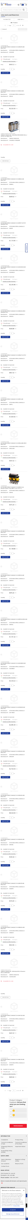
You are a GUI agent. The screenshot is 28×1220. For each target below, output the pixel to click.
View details (5, 161)
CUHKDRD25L (4, 309)
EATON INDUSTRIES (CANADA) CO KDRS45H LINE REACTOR (12, 796)
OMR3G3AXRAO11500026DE (8, 133)
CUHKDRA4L (4, 485)
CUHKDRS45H (4, 794)
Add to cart (5, 72)
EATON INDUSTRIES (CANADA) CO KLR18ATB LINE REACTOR (12, 47)
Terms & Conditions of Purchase (21, 1143)
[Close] (24, 1190)
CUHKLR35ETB (4, 529)
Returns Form (19, 1163)
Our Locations (5, 1163)
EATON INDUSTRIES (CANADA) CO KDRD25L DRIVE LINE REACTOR (13, 311)
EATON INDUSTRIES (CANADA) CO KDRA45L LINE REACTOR (12, 840)
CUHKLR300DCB (5, 265)
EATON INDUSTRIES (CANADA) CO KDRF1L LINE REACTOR (12, 399)
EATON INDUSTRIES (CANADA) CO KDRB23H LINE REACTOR (12, 928)
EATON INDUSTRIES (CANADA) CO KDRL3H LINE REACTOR (12, 91)
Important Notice (20, 1146)
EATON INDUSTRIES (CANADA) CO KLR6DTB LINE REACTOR (12, 884)
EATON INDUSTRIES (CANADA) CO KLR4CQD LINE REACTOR (13, 1016)
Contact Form (5, 1166)
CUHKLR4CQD (4, 1014)
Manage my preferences (13, 1214)
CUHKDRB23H (4, 926)
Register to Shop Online (20, 1160)
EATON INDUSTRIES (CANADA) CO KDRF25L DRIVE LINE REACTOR (14, 620)
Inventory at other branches (9, 61)
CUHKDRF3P (4, 221)
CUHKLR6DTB (4, 882)
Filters (6, 19)
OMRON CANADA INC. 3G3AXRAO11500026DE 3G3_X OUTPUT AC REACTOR (14, 135)
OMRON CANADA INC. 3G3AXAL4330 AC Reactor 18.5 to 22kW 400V (13, 972)
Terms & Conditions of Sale (7, 1143)
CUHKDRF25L (4, 618)
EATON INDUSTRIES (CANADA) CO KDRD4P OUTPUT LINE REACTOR (13, 355)
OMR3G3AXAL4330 (6, 970)
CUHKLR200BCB (5, 662)
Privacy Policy (19, 1139)
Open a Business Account (6, 1160)
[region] (13, 1203)
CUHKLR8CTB (4, 1058)
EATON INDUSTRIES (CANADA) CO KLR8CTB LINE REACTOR (12, 1060)
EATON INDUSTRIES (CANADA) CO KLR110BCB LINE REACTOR (13, 708)
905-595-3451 (14, 1177)
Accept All (13, 1209)
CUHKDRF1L (4, 397)
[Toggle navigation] (2, 4)
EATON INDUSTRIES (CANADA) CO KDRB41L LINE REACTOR (12, 179)
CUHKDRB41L (4, 177)
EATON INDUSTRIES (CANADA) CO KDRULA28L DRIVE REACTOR (13, 443)
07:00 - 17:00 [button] (23, 3)
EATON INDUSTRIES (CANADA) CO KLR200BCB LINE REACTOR (13, 664)
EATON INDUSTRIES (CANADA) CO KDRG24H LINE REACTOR (13, 752)
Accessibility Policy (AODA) (6, 1151)
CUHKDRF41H (4, 573)
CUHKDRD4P (4, 353)
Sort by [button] (20, 19)
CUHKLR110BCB (4, 706)
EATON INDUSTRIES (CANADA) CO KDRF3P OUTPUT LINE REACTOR (13, 223)
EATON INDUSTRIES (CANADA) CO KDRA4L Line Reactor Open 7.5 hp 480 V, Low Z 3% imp (12, 487)
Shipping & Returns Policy (7, 1147)
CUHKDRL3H (4, 89)
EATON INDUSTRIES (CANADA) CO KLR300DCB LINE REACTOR (13, 267)
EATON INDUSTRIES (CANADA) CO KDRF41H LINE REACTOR (12, 576)
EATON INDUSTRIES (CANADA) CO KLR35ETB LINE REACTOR (13, 531)
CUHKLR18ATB (4, 45)
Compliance (4, 1139)
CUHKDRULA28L (5, 441)
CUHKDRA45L (4, 838)
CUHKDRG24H (4, 750)
